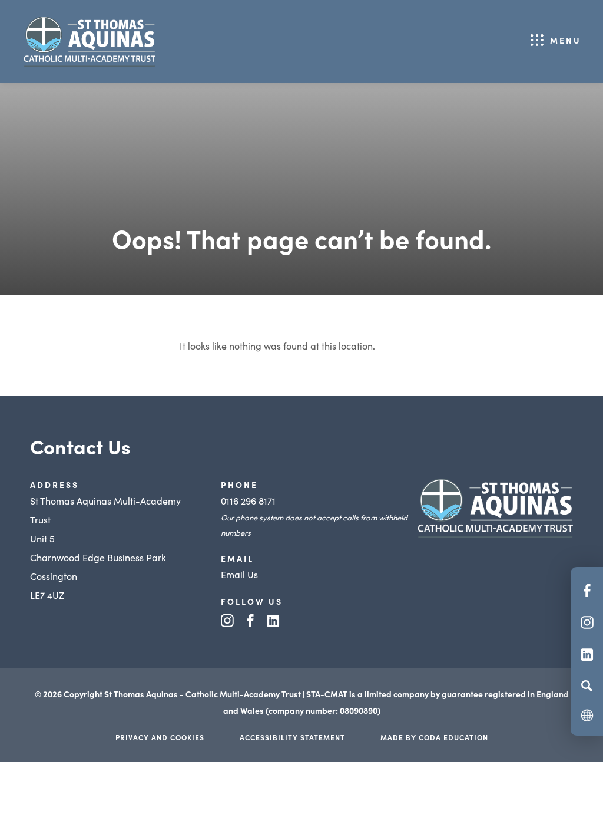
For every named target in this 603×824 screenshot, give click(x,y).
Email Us (239, 574)
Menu (565, 40)
